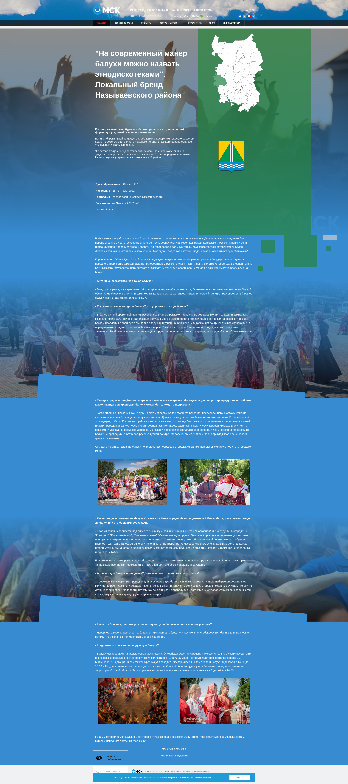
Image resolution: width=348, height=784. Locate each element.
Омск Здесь (106, 11)
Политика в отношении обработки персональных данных (186, 771)
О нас (147, 771)
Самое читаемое (181, 10)
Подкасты (146, 23)
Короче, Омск (195, 23)
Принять (240, 777)
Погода (175, 16)
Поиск (251, 10)
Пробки (195, 16)
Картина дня (137, 10)
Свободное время (124, 23)
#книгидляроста (231, 23)
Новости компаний (158, 10)
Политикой (207, 777)
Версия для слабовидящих (114, 758)
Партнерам (156, 771)
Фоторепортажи (203, 10)
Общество (101, 23)
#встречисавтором (169, 23)
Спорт (212, 23)
